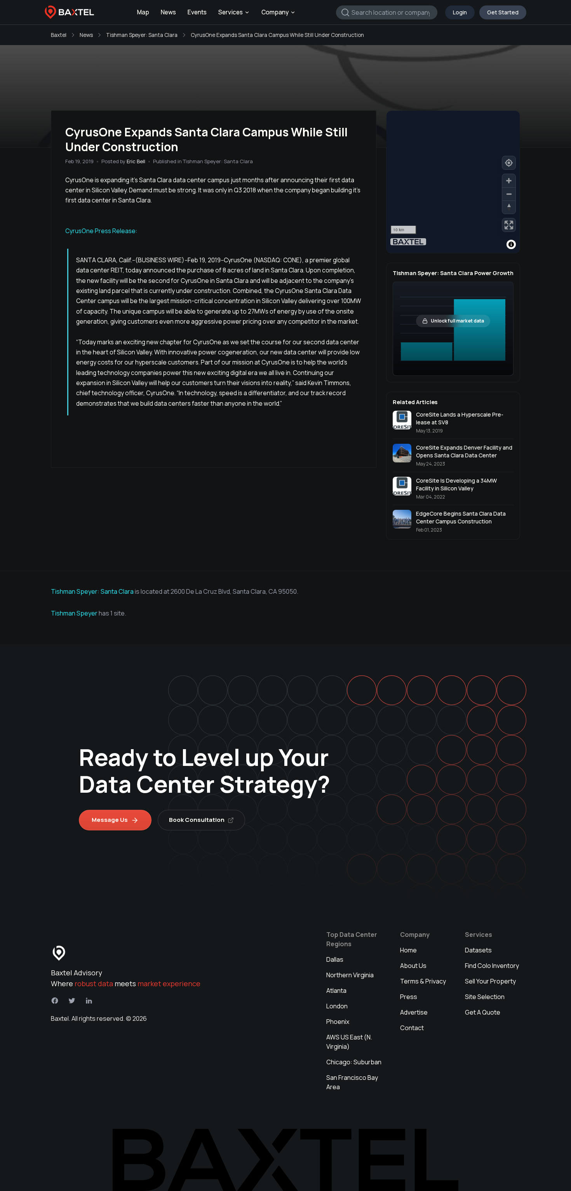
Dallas (334, 959)
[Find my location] (508, 162)
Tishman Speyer (75, 613)
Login (460, 12)
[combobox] (387, 12)
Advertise (414, 1012)
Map (143, 12)
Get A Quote (482, 1012)
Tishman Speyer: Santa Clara (142, 34)
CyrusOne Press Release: (101, 231)
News (168, 12)
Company (275, 12)
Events (197, 12)
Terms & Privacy (423, 981)
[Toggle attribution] (511, 244)
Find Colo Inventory (492, 965)
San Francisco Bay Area (352, 1082)
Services (230, 12)
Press (408, 996)
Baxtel (58, 34)
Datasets (478, 950)
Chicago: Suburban (353, 1062)
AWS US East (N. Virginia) (349, 1042)
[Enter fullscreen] (508, 225)
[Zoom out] (508, 194)
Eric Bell (136, 161)
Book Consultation (197, 820)
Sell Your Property (490, 981)
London (337, 1006)
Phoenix (337, 1021)
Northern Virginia (350, 975)
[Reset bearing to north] (508, 207)
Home (408, 950)
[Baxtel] (69, 12)
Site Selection (485, 996)
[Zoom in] (508, 180)
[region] (453, 182)
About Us (413, 965)
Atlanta (336, 990)
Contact (412, 1028)
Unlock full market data (457, 320)
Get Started (503, 12)
